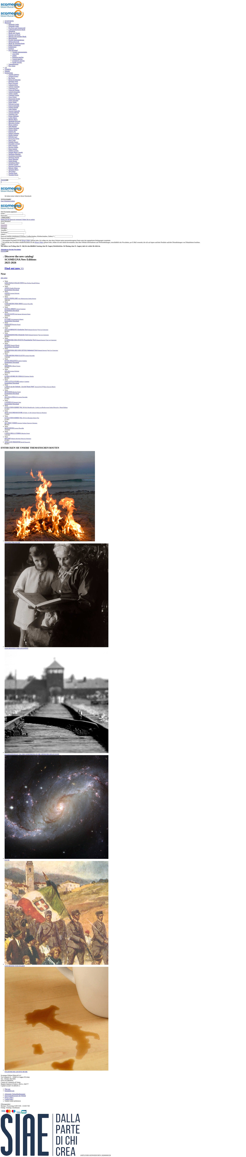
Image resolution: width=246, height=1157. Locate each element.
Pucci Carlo (12, 140)
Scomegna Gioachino (15, 156)
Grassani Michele (13, 112)
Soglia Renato (12, 161)
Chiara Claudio (13, 93)
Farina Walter (12, 102)
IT (1, 180)
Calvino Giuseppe (13, 87)
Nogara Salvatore (13, 128)
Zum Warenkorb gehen (8, 201)
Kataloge (11, 48)
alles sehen (4, 278)
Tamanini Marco (13, 169)
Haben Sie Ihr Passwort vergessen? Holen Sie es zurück (18, 219)
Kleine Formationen (14, 45)
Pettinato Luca (12, 137)
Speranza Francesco (14, 166)
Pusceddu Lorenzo (14, 144)
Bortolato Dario (13, 81)
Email (3, 213)
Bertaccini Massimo (14, 80)
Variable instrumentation (19, 52)
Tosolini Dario (12, 173)
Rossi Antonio (12, 149)
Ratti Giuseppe (12, 145)
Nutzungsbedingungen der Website (15, 1096)
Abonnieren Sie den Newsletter (11, 249)
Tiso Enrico (11, 171)
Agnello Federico (13, 74)
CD (6, 67)
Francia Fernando (13, 106)
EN (3, 180)
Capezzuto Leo (13, 88)
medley (14, 55)
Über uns (7, 1089)
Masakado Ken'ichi (14, 121)
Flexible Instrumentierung (16, 40)
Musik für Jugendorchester (16, 43)
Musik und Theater (14, 33)
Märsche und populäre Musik (17, 36)
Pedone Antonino (13, 133)
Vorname (4, 230)
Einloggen (4, 225)
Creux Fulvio (12, 97)
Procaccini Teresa (13, 138)
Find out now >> (14, 268)
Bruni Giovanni (13, 83)
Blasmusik (8, 23)
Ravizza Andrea (13, 147)
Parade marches (17, 62)
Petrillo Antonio (13, 135)
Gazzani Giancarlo (14, 111)
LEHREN (8, 69)
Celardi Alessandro (14, 92)
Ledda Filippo (12, 118)
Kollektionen (12, 47)
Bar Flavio (11, 78)
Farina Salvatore (13, 100)
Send (3, 244)
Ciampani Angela (13, 95)
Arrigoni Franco (13, 76)
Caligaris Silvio (13, 85)
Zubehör (7, 71)
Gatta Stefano (12, 109)
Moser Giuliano (13, 125)
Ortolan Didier (12, 130)
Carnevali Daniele (13, 90)
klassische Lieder (13, 24)
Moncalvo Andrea (13, 123)
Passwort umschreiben (8, 238)
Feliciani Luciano (13, 104)
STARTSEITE (9, 21)
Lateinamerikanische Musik (16, 29)
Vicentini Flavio (13, 175)
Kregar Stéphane (13, 116)
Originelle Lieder (13, 26)
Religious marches (17, 57)
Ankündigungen (13, 64)
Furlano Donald (13, 107)
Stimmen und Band (14, 35)
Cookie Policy (9, 1099)
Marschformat (12, 38)
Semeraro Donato (13, 157)
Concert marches (17, 59)
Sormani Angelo (13, 164)
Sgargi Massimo (13, 159)
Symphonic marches (18, 61)
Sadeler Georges (13, 150)
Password (4, 215)
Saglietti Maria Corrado (15, 152)
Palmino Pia (12, 131)
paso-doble (15, 54)
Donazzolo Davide (14, 99)
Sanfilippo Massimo (14, 154)
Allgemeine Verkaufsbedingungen (15, 1094)
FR (5, 180)
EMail (3, 234)
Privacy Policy (26, 240)
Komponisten (9, 73)
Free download (13, 50)
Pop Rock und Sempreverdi (16, 28)
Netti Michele (12, 126)
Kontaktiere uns (9, 1091)
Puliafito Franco (13, 142)
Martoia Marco (12, 119)
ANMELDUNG (5, 217)
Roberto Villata (13, 168)
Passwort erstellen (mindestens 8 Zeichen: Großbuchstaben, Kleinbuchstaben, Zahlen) (28, 236)
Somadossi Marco (13, 163)
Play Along (11, 66)
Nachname (4, 232)
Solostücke (11, 31)
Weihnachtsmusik (13, 42)
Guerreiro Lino (13, 114)
